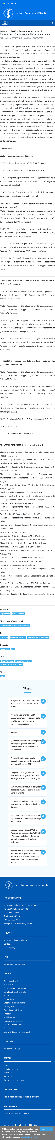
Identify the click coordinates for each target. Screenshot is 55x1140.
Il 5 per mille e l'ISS (12, 1048)
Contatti (7, 943)
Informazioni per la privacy (15, 940)
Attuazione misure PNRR (15, 964)
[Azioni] (4, 3)
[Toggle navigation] (5, 23)
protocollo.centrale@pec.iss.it (21, 923)
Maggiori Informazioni (29, 1137)
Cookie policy (9, 947)
